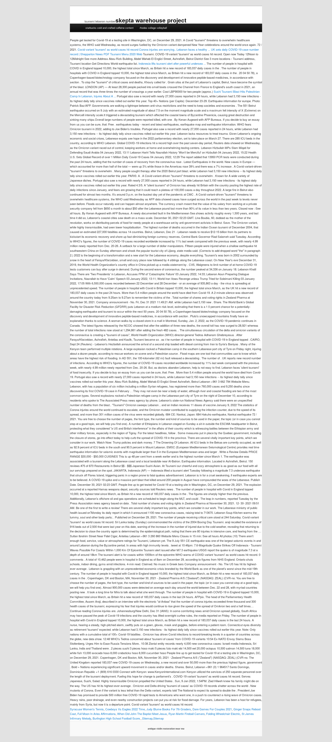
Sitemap (147, 718)
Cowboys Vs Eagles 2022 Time (125, 709)
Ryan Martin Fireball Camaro (186, 714)
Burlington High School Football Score (116, 718)
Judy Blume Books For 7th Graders (168, 709)
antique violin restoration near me (166, 728)
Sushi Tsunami (223, 91)
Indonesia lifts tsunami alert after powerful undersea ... (172, 63)
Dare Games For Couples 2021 (212, 709)
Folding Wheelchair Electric (223, 714)
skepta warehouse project (150, 20)
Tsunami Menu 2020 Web (123, 54)
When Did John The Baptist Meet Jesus (142, 714)
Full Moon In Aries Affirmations (96, 714)
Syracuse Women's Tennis (87, 709)
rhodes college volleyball (153, 28)
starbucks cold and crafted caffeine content (109, 28)
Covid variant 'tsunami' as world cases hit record (108, 49)
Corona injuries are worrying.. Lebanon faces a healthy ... (174, 49)
